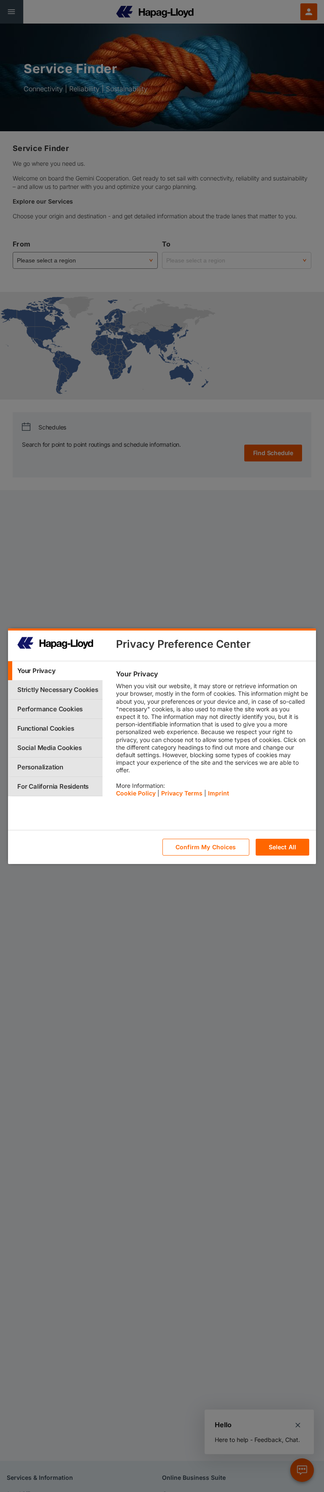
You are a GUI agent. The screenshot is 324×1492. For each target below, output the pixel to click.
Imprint (218, 793)
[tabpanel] (212, 736)
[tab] (55, 670)
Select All (282, 847)
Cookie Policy (136, 793)
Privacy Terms (181, 793)
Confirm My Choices (206, 847)
